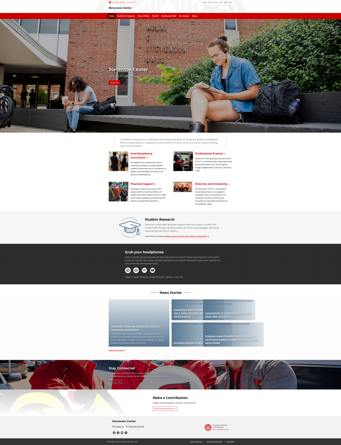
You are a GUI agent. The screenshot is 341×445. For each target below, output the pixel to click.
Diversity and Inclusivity (211, 184)
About (194, 16)
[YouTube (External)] (153, 270)
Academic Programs (126, 16)
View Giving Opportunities (164, 408)
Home (111, 16)
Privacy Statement (196, 442)
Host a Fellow (143, 16)
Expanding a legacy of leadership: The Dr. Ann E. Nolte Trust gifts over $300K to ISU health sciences (196, 313)
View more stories (116, 350)
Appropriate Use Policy (214, 442)
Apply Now (114, 82)
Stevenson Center (120, 8)
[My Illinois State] (230, 2)
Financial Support (142, 184)
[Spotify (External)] (144, 270)
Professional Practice (209, 153)
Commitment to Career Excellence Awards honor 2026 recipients (228, 315)
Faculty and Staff (168, 16)
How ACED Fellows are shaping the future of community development (135, 328)
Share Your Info (115, 382)
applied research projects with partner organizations (185, 236)
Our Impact (184, 16)
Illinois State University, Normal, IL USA (124, 442)
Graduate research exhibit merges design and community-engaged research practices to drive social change (231, 339)
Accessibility (230, 442)
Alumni (155, 16)
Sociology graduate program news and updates (199, 342)
